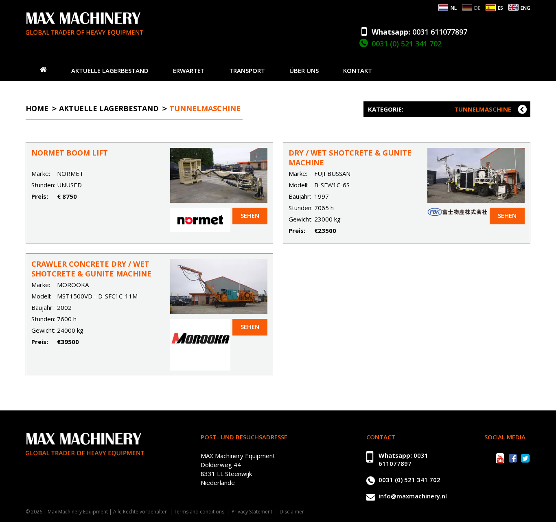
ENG (525, 7)
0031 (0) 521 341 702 (407, 43)
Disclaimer (292, 511)
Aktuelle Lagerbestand (110, 70)
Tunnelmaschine (205, 108)
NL (454, 7)
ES (500, 7)
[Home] (43, 69)
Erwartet (189, 70)
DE (477, 7)
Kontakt (357, 70)
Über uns (304, 70)
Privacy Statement (252, 511)
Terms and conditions (199, 511)
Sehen (250, 215)
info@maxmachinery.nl (413, 496)
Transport (247, 70)
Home (37, 108)
